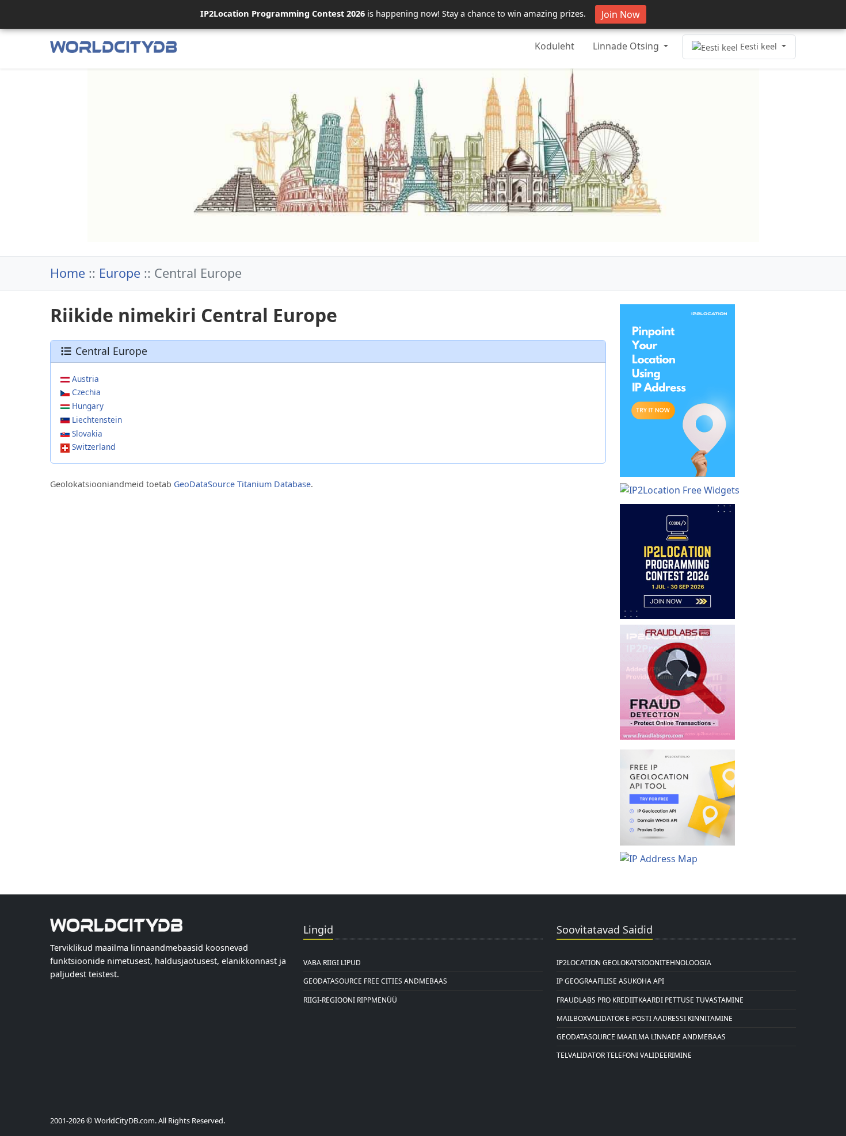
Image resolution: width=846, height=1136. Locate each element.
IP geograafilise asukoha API (610, 981)
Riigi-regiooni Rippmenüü (350, 1000)
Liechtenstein (96, 419)
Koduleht (554, 46)
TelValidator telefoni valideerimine (624, 1055)
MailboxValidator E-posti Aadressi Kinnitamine (645, 1018)
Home (67, 273)
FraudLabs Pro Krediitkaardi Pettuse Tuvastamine (650, 1000)
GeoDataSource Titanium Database (242, 484)
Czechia (85, 392)
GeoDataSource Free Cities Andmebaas (375, 981)
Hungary (87, 405)
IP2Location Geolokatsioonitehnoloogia (634, 962)
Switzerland (92, 446)
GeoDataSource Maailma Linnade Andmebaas (641, 1037)
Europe (119, 273)
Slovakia (86, 433)
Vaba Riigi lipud (332, 962)
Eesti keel (758, 46)
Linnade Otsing (627, 46)
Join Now (620, 14)
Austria (84, 378)
